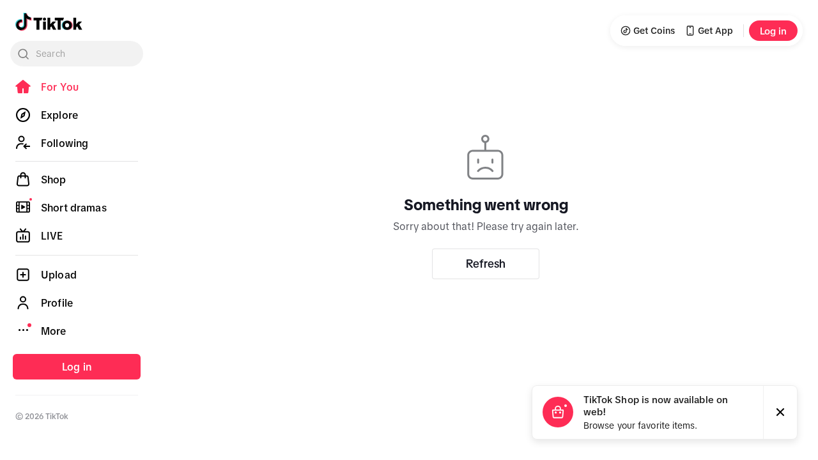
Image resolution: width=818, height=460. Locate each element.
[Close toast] (780, 412)
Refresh (485, 263)
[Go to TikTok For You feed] (48, 22)
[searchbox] (76, 53)
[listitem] (76, 87)
